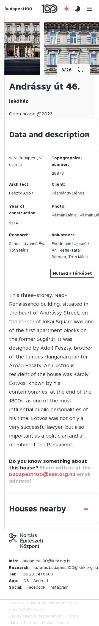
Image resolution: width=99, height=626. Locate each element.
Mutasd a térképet (72, 273)
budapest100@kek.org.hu (42, 474)
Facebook (36, 587)
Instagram (59, 587)
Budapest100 (18, 8)
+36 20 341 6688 (37, 574)
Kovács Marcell (56, 622)
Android (40, 580)
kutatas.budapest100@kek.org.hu (66, 567)
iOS (26, 580)
